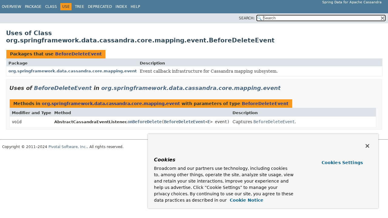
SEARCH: (247, 18)
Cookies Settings (342, 162)
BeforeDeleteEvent (78, 53)
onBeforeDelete (145, 121)
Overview (11, 7)
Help (135, 7)
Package (33, 7)
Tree (79, 7)
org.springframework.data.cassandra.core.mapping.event (72, 71)
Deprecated (100, 7)
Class (51, 7)
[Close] (367, 146)
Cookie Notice (245, 200)
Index (121, 7)
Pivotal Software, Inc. (67, 147)
